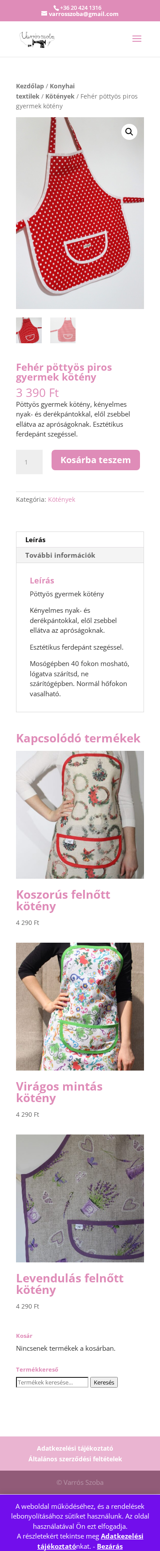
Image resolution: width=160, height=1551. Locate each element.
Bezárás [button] (110, 1546)
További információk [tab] (60, 555)
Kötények (60, 96)
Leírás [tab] (35, 539)
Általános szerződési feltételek (75, 1459)
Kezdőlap (30, 86)
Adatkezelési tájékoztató (75, 1448)
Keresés (104, 1382)
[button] (129, 132)
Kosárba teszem (95, 460)
